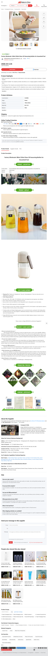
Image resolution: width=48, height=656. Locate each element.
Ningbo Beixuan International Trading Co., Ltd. (13, 58)
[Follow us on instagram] (42, 647)
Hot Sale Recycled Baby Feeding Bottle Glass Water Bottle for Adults (41, 564)
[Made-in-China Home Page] (24, 2)
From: (7, 525)
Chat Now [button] (36, 69)
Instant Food (4, 630)
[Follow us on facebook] (38, 647)
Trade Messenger (21, 647)
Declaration (37, 652)
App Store (4, 647)
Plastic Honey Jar (23, 457)
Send (11, 542)
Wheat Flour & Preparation (20, 630)
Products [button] (12, 5)
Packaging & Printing (9, 9)
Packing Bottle (17, 9)
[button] (2, 2)
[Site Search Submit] (30, 5)
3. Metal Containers (28, 614)
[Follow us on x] (40, 647)
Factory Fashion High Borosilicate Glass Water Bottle (6, 564)
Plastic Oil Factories (29, 636)
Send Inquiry (12, 69)
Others (14, 619)
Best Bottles (4, 639)
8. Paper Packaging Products (41, 616)
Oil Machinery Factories (17, 636)
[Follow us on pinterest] (46, 647)
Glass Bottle (23, 9)
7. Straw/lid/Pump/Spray (29, 616)
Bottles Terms (36, 639)
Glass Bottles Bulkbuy (6, 642)
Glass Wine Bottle (16, 459)
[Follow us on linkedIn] (34, 649)
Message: (6, 531)
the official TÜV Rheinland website (37, 421)
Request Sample (21, 72)
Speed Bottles (28, 639)
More (2, 645)
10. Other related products (6, 619)
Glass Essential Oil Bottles (26, 459)
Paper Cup (9, 460)
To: (7, 528)
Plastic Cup (16, 457)
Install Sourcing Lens (7, 649)
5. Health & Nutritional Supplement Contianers (10, 616)
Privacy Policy (43, 652)
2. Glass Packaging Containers (18, 614)
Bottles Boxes (20, 639)
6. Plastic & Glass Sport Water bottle (20, 616)
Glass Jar (10, 459)
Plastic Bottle (11, 457)
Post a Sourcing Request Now (36, 542)
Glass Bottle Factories (6, 636)
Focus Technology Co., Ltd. (15, 652)
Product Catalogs (18, 611)
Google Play (12, 647)
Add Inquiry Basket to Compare (24, 48)
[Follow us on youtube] (44, 647)
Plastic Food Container (32, 457)
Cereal (11, 630)
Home (2, 9)
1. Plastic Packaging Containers (7, 614)
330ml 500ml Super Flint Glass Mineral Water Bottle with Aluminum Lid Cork (30, 564)
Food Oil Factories (38, 636)
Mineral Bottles (12, 639)
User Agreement (31, 652)
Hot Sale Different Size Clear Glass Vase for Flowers (5, 583)
